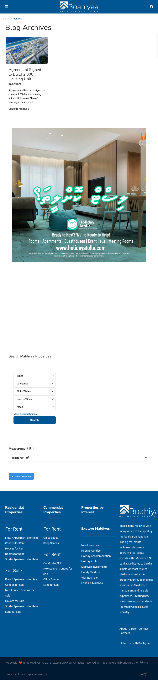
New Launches (90, 545)
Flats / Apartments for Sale (21, 579)
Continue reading (17, 108)
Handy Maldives (90, 572)
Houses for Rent (14, 548)
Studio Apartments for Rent (21, 559)
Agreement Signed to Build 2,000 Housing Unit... (24, 74)
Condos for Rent (15, 543)
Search (34, 420)
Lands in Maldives (92, 583)
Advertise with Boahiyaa (135, 643)
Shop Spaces (51, 543)
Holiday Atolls (89, 561)
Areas (20, 406)
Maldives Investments (94, 566)
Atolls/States (24, 391)
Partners (124, 632)
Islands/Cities (24, 399)
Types (20, 375)
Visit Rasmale (89, 577)
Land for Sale (13, 611)
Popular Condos (91, 550)
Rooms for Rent (14, 553)
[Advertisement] (79, 310)
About (123, 628)
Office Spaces (51, 579)
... (34, 102)
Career (133, 628)
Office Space (50, 537)
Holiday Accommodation (96, 556)
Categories (22, 383)
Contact (143, 628)
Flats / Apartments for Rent (21, 537)
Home (6, 18)
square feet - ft (20, 457)
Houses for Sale (14, 600)
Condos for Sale (14, 584)
